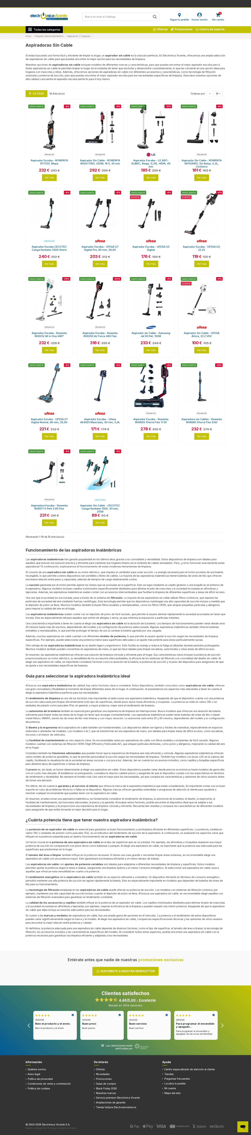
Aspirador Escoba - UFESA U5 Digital (151, 248)
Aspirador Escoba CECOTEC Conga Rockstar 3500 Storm (49, 248)
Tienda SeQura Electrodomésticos (116, 1107)
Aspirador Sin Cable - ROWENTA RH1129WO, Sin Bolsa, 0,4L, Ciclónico (202, 163)
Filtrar (38, 93)
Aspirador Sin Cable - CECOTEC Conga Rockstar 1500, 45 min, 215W (100, 508)
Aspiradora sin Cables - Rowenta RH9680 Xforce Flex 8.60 (202, 421)
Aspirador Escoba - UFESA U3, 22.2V (202, 248)
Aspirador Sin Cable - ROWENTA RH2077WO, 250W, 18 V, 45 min (100, 162)
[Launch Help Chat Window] (242, 1126)
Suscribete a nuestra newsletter (128, 971)
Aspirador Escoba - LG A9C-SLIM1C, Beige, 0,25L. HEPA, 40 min (150, 163)
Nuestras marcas (106, 1093)
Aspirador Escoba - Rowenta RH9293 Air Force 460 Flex (100, 334)
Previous (29, 1025)
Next (222, 1025)
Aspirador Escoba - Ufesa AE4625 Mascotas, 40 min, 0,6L (100, 421)
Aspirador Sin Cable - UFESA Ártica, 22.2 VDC (201, 334)
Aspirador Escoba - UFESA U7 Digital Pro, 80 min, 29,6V (100, 248)
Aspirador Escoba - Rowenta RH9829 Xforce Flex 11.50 (150, 421)
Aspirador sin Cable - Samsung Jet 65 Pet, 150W (151, 334)
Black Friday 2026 (106, 1088)
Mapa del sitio (172, 1093)
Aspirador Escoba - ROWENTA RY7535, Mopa (49, 162)
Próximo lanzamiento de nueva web (125, 3)
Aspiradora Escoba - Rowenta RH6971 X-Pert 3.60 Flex (49, 507)
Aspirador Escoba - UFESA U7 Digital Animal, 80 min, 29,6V (49, 421)
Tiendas (169, 1074)
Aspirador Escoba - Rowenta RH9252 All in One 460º (49, 334)
